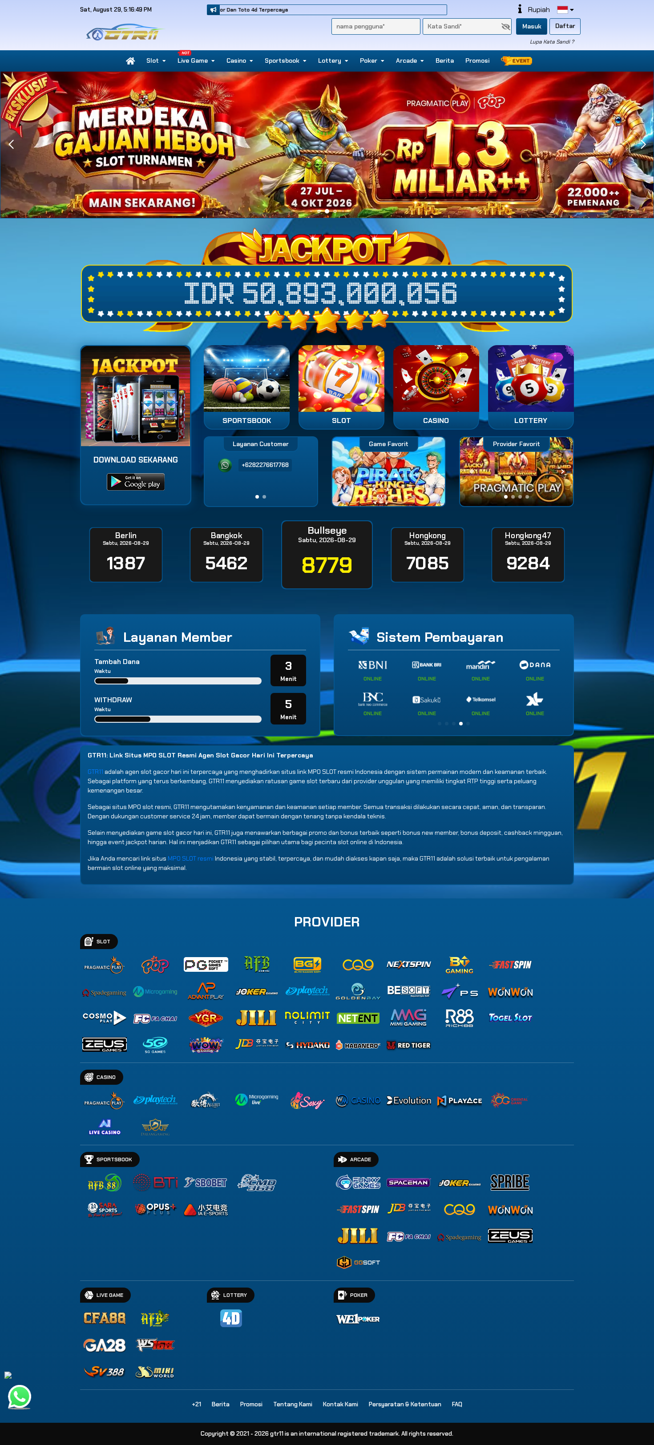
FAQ (457, 1404)
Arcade (406, 60)
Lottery (329, 60)
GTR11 (95, 772)
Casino (236, 60)
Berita (445, 60)
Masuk (531, 26)
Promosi (477, 60)
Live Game (193, 60)
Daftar (565, 26)
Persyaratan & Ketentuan (405, 1404)
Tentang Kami (292, 1404)
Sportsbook (282, 60)
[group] (516, 471)
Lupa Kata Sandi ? (552, 41)
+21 (196, 1404)
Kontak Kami (340, 1404)
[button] (643, 144)
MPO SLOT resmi (191, 858)
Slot (152, 60)
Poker (368, 60)
